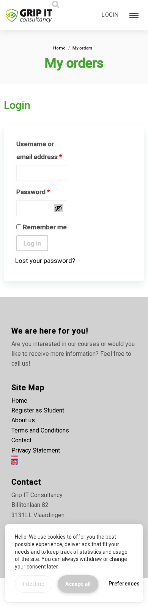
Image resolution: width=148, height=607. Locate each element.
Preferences (124, 584)
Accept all (78, 583)
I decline (33, 583)
